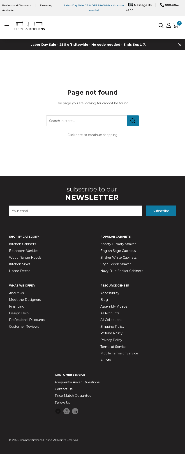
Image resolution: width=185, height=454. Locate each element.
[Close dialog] (173, 178)
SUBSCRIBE (137, 284)
